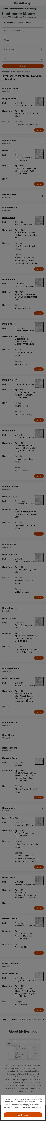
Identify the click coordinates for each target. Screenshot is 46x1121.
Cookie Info (36, 1107)
